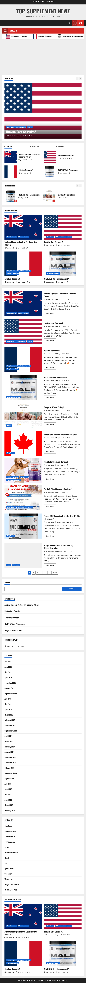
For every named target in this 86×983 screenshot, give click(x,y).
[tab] (17, 147)
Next (55, 573)
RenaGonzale (12, 136)
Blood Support (11, 237)
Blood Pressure (23, 237)
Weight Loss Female (23, 127)
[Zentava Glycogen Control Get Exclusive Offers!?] (23, 227)
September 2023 (10, 773)
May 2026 (8, 672)
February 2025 (9, 720)
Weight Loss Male (38, 127)
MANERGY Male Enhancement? (65, 36)
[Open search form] (69, 23)
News (9, 565)
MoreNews (51, 980)
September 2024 (10, 730)
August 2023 (9, 778)
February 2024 (9, 746)
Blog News (50, 237)
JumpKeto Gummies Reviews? (23, 470)
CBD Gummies (60, 237)
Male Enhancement (53, 273)
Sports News (9, 868)
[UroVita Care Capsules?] (63, 227)
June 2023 (8, 789)
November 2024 (10, 725)
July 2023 (7, 784)
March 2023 (8, 805)
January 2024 (9, 752)
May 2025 (7, 704)
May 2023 (7, 794)
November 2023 (10, 762)
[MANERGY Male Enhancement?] (63, 264)
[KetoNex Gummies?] (43, 111)
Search (7, 582)
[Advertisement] (43, 56)
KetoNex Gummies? (37, 36)
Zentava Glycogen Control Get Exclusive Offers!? (10, 157)
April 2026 (8, 677)
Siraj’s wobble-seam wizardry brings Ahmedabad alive (23, 555)
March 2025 (8, 714)
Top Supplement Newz (43, 11)
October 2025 (9, 688)
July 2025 (7, 698)
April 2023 (8, 800)
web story (8, 873)
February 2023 (9, 810)
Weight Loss (11, 127)
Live (80, 22)
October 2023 (9, 768)
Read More (51, 313)
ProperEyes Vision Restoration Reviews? (23, 443)
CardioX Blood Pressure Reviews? (23, 497)
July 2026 (8, 661)
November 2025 (10, 683)
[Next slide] (80, 78)
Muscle (7, 858)
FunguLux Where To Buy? (49, 196)
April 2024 (8, 736)
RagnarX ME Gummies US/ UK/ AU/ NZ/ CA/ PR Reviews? (23, 526)
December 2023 (10, 757)
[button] (4, 23)
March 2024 (8, 741)
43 (49, 573)
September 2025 (10, 693)
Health (69, 237)
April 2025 (8, 709)
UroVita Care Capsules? (50, 157)
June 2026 (8, 667)
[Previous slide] (77, 78)
